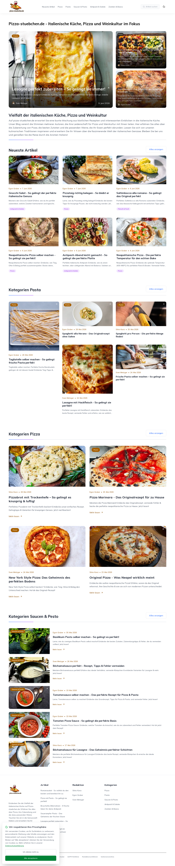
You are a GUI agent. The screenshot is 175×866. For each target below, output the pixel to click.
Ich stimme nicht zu (31, 852)
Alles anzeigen (156, 149)
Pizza (60, 7)
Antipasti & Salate (97, 7)
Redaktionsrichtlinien (90, 857)
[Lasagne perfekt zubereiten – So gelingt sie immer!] (61, 69)
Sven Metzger (68, 398)
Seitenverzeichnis (107, 857)
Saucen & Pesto (80, 7)
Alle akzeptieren (31, 858)
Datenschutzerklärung (14, 846)
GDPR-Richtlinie (73, 857)
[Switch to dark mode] (164, 6)
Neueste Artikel (48, 7)
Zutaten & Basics (116, 7)
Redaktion (78, 784)
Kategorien (111, 784)
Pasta (68, 7)
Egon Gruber (14, 188)
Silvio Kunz (120, 329)
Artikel (44, 784)
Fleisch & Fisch (123, 209)
